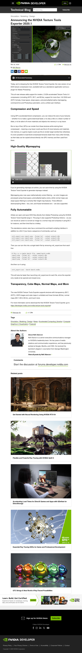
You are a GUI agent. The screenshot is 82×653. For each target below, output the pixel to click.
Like (59, 64)
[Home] (23, 3)
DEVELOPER (38, 3)
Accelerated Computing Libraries (50, 321)
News (36, 321)
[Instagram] (37, 628)
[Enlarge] (69, 115)
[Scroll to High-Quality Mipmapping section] (41, 147)
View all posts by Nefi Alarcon (39, 354)
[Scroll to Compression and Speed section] (40, 109)
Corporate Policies (56, 645)
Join (65, 3)
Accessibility (44, 645)
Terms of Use (34, 645)
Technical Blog (21, 10)
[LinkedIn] (40, 628)
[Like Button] (55, 64)
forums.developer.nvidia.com (53, 364)
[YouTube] (48, 628)
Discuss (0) (67, 65)
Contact (67, 645)
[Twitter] (44, 628)
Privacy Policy (7, 645)
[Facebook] (33, 628)
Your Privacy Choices (21, 645)
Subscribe (66, 10)
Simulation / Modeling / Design (23, 16)
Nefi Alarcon (16, 67)
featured (32, 324)
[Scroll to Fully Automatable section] (33, 210)
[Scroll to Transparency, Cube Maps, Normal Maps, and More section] (12, 287)
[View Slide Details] (41, 600)
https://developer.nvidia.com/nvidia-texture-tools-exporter (31, 305)
